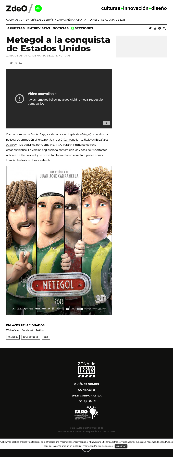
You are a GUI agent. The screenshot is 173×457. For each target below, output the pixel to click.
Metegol (85, 134)
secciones (83, 28)
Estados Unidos (30, 337)
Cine (46, 337)
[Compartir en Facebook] (8, 63)
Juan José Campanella (64, 139)
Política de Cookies (103, 431)
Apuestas (16, 28)
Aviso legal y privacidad (73, 431)
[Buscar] (164, 28)
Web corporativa (87, 395)
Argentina (13, 337)
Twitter (40, 330)
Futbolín (11, 144)
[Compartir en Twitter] (12, 63)
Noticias (61, 28)
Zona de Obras (17, 55)
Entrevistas (38, 28)
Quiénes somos (86, 384)
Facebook (27, 330)
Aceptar (121, 446)
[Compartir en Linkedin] (21, 63)
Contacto (86, 389)
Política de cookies (103, 446)
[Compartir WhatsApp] (17, 63)
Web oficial (12, 330)
